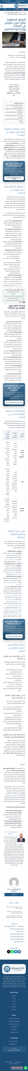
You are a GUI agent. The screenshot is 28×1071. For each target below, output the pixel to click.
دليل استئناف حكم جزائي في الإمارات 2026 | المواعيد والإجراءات (14, 912)
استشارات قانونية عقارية (19, 941)
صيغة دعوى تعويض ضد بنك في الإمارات (12, 573)
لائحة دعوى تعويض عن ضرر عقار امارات (13, 560)
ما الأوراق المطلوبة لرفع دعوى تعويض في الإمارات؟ (13, 109)
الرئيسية (25, 12)
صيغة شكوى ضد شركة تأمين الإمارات (14, 606)
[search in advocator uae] (5, 9)
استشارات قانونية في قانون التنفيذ (17, 939)
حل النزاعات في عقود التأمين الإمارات (12, 611)
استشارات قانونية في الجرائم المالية (17, 934)
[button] (19, 951)
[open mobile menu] (1, 6)
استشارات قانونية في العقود (10, 926)
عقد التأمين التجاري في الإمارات (13, 595)
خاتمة (21, 122)
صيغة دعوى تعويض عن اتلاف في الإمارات (12, 583)
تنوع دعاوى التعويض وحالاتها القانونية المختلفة (14, 116)
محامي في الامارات (20, 931)
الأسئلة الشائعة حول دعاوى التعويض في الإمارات (13, 119)
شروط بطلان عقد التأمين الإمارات (13, 600)
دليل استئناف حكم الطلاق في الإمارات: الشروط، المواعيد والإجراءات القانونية (14, 916)
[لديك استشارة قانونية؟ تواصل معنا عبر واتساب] (25, 1068)
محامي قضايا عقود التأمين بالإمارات (12, 614)
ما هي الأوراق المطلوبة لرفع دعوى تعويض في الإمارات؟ (14, 106)
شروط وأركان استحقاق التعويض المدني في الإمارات (13, 113)
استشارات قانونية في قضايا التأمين (17, 936)
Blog (20, 12)
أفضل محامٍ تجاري (15, 795)
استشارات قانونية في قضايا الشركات (17, 929)
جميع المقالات (21, 926)
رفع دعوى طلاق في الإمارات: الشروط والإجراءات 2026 (14, 907)
